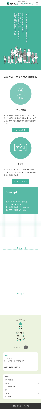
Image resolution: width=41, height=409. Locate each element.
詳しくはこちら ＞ (20, 130)
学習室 (7, 383)
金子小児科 (8, 397)
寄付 (6, 390)
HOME (7, 376)
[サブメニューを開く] (38, 380)
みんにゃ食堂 (9, 380)
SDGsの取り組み (10, 387)
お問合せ (7, 393)
